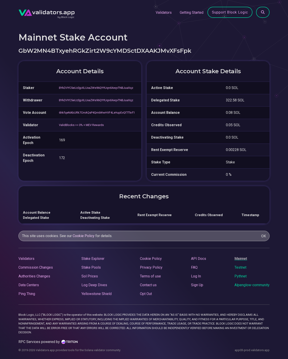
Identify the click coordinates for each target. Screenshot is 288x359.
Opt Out (146, 294)
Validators (164, 12)
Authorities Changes (34, 276)
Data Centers (28, 285)
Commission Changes (35, 267)
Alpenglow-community (252, 285)
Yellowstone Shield (96, 294)
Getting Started (191, 12)
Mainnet (240, 258)
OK (263, 236)
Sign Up (197, 285)
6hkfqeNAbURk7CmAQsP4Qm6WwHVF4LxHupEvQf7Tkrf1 (97, 112)
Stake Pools (91, 267)
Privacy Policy (151, 267)
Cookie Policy (83, 236)
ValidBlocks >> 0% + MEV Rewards (81, 125)
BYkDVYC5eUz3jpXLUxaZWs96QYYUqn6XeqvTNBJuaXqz (96, 87)
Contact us (148, 285)
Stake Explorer (92, 258)
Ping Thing (26, 294)
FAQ (194, 267)
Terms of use (150, 276)
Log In (196, 276)
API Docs (198, 258)
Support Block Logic (230, 12)
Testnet (240, 267)
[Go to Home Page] (46, 13)
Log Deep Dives (94, 285)
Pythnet (240, 276)
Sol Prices (89, 276)
